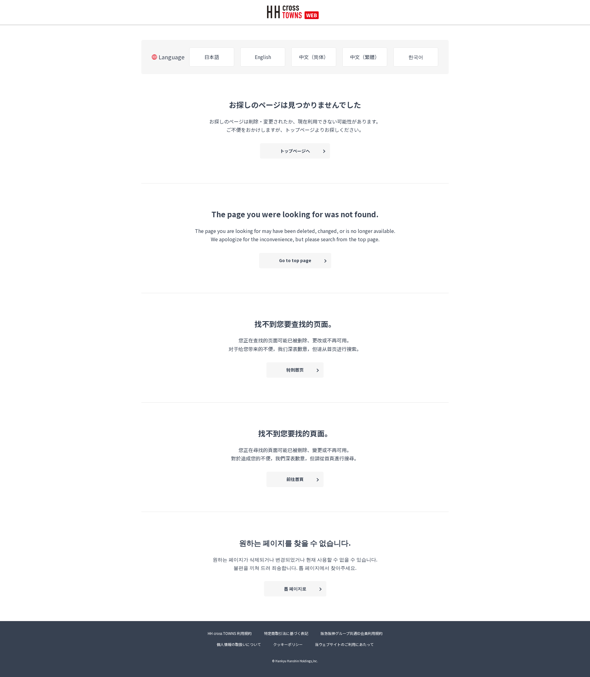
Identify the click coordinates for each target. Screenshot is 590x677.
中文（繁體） (365, 57)
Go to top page (295, 260)
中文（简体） (313, 57)
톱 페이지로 (295, 588)
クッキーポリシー (288, 644)
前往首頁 (295, 479)
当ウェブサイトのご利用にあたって (344, 644)
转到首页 (295, 370)
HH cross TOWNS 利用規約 (230, 633)
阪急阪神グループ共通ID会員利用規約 (352, 633)
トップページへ (295, 151)
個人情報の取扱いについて (239, 644)
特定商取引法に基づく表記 (286, 633)
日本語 (211, 57)
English (263, 57)
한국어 (415, 57)
